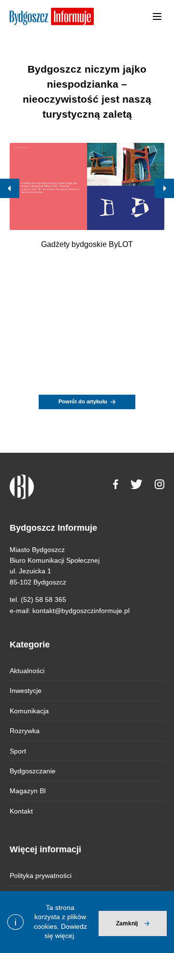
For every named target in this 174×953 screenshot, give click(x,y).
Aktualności (27, 671)
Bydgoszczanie (33, 771)
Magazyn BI (28, 791)
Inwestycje (26, 690)
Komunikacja (29, 711)
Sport (18, 751)
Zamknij (127, 923)
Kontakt (21, 811)
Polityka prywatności (41, 875)
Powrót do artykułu (82, 401)
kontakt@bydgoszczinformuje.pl (81, 611)
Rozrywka (25, 731)
